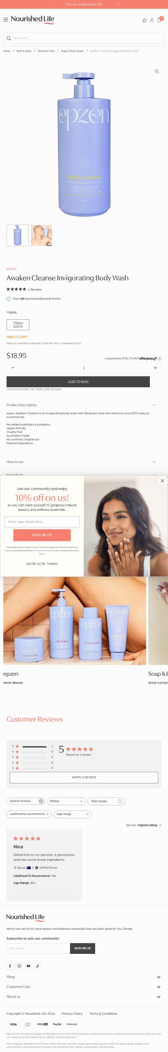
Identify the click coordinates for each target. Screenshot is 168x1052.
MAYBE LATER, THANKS (42, 564)
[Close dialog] (162, 480)
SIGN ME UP (42, 535)
